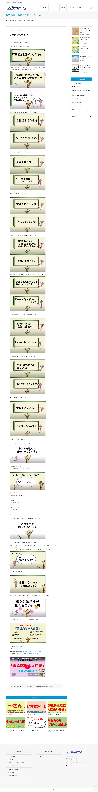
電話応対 (52, 686)
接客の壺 (63, 8)
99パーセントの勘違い (77, 83)
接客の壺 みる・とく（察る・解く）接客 (81, 91)
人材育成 (45, 8)
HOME (38, 8)
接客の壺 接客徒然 (76, 102)
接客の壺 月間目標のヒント (78, 106)
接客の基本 (37, 686)
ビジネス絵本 (71, 8)
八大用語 (30, 686)
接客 (33, 686)
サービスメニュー (54, 8)
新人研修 (41, 686)
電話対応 (48, 686)
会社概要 (79, 8)
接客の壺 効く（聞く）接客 (78, 95)
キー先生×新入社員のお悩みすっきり (30, 653)
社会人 (44, 686)
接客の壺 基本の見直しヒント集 (22, 30)
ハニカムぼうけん (76, 86)
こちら (17, 649)
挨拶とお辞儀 (19, 646)
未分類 (73, 109)
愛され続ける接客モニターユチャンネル (32, 651)
